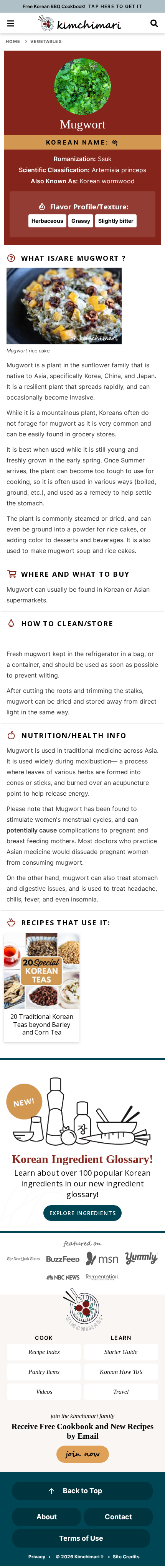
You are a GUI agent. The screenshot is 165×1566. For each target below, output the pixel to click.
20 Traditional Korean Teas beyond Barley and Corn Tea (41, 1024)
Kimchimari (79, 23)
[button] (10, 23)
